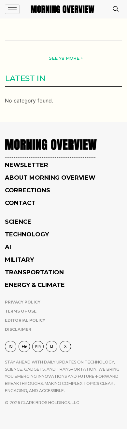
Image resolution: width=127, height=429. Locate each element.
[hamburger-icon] (12, 9)
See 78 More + (66, 58)
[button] (116, 9)
